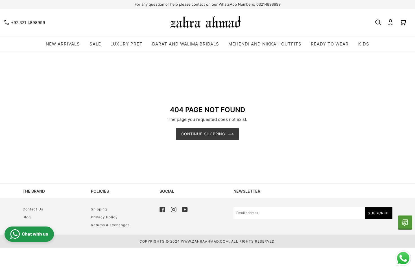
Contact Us (33, 209)
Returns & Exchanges (110, 225)
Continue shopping (203, 134)
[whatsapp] (405, 222)
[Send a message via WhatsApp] (403, 258)
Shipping (99, 209)
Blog (27, 217)
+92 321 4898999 (28, 22)
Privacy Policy (104, 217)
